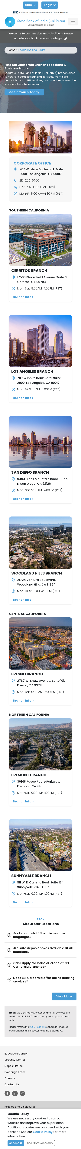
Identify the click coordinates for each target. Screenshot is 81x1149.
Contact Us (12, 1084)
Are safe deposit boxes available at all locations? (43, 949)
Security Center (15, 1060)
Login (48, 5)
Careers (10, 1078)
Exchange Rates (15, 1072)
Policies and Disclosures (20, 1107)
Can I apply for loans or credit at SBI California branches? (41, 964)
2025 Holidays (37, 1026)
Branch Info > (23, 297)
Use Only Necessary (40, 1143)
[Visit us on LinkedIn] (15, 1093)
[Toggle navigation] (73, 21)
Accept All (15, 1143)
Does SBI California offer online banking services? (43, 979)
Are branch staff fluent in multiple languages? (39, 935)
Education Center (16, 1053)
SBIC (28, 5)
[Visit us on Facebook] (7, 1093)
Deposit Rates (14, 1066)
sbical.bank (55, 33)
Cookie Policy (43, 1132)
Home (11, 50)
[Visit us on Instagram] (22, 1093)
